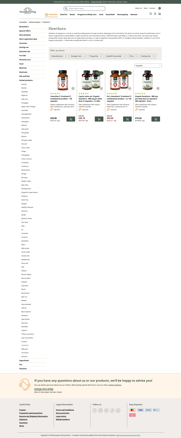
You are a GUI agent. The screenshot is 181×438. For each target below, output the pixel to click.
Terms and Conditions (65, 410)
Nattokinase (25, 259)
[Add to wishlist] (73, 88)
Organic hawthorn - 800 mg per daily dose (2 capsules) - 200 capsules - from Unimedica (146, 98)
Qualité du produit (114, 56)
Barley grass (25, 170)
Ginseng (24, 177)
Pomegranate (26, 189)
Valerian (24, 125)
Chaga (23, 151)
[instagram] (100, 410)
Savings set (24, 47)
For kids (22, 55)
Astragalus (25, 121)
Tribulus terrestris (27, 334)
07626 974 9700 (96, 2)
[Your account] (155, 14)
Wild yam (24, 349)
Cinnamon (25, 353)
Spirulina (24, 323)
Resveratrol (25, 293)
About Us (138, 8)
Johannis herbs (26, 218)
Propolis (24, 282)
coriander (24, 233)
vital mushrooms (27, 338)
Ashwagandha (26, 114)
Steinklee (24, 327)
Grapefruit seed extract (29, 192)
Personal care (25, 59)
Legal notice (61, 416)
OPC (22, 267)
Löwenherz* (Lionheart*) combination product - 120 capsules (61, 98)
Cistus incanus (26, 159)
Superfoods (24, 360)
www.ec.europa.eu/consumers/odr (128, 435)
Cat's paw (24, 222)
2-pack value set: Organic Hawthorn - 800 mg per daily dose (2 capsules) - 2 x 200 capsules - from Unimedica (90, 98)
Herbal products (26, 80)
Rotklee (24, 300)
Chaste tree (25, 256)
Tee (20, 364)
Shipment (23, 419)
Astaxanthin (25, 118)
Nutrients (23, 72)
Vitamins (23, 368)
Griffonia (24, 196)
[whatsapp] (118, 410)
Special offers (25, 31)
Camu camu (25, 148)
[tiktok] (112, 410)
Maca (23, 245)
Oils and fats (24, 76)
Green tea (24, 200)
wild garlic (25, 129)
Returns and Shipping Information (33, 416)
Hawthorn (25, 345)
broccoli (24, 144)
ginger (23, 215)
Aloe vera (24, 99)
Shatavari (24, 315)
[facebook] (95, 410)
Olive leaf (24, 263)
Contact (152, 8)
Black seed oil (26, 312)
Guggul (24, 204)
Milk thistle (25, 248)
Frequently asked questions (30, 413)
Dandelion (25, 241)
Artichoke (24, 110)
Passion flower (26, 274)
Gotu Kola (24, 185)
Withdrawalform (63, 419)
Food (21, 64)
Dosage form (76, 56)
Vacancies (23, 423)
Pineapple (24, 103)
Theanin (24, 330)
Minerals (23, 68)
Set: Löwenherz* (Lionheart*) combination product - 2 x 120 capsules (119, 98)
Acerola (24, 84)
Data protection (62, 413)
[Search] (66, 8)
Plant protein (25, 278)
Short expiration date (28, 39)
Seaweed (24, 92)
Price (132, 56)
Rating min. (146, 56)
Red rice (24, 297)
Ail (22, 230)
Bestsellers (24, 26)
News (146, 8)
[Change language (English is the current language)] (160, 8)
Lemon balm (25, 252)
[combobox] (86, 8)
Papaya (23, 271)
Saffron (24, 308)
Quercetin (24, 286)
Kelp (23, 226)
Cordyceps (25, 162)
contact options (114, 385)
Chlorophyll (25, 155)
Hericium (24, 211)
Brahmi (24, 136)
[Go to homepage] (27, 10)
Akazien (24, 88)
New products (25, 35)
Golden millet (26, 181)
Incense (24, 342)
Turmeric (24, 237)
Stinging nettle (26, 140)
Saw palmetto (26, 304)
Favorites (23, 43)
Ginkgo (23, 174)
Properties (94, 56)
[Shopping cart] (159, 14)
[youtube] (106, 410)
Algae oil (24, 95)
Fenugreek (25, 133)
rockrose (24, 356)
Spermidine (25, 319)
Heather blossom (27, 207)
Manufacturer (58, 56)
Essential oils (24, 51)
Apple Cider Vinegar (28, 107)
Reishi (23, 289)
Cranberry (24, 166)
